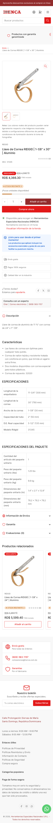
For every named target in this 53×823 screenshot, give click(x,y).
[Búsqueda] (48, 20)
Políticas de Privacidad (13, 748)
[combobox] (26, 20)
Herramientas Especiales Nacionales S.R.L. (29, 816)
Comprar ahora (26, 209)
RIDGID (5, 144)
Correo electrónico (18, 304)
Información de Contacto (14, 756)
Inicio (4, 48)
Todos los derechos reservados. (26, 819)
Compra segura (10, 763)
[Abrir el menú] (48, 12)
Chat (6, 304)
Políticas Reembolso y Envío (16, 752)
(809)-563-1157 (35, 304)
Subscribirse (41, 703)
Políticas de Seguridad (13, 759)
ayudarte (20, 292)
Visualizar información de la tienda (23, 228)
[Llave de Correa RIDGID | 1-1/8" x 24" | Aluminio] (23, 571)
